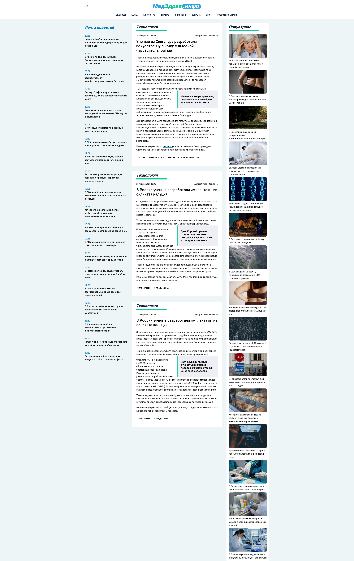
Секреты (196, 15)
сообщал (168, 146)
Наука (134, 15)
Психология (180, 15)
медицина (162, 288)
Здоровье (121, 15)
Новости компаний (227, 15)
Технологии (148, 15)
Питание (164, 15)
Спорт (209, 15)
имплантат (145, 288)
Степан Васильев (209, 36)
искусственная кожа (151, 157)
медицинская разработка (183, 157)
